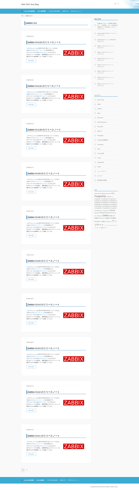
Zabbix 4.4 (103, 218)
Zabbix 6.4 (99, 221)
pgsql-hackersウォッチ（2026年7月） (107, 39)
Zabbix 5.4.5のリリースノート (35, 269)
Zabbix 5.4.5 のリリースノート (43, 261)
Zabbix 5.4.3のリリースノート (35, 356)
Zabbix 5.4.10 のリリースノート (44, 129)
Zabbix (99, 166)
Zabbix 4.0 (97, 218)
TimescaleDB (100, 153)
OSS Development (102, 122)
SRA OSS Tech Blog (30, 4)
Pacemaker (100, 126)
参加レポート (104, 227)
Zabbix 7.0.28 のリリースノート (105, 71)
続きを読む (31, 60)
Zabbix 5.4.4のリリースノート (35, 312)
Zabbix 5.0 (108, 218)
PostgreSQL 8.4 (113, 200)
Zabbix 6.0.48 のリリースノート (105, 58)
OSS (112, 193)
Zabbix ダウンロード (42, 52)
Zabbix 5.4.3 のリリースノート (43, 348)
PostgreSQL (100, 135)
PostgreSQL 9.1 (106, 202)
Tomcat (99, 158)
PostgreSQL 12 (99, 208)
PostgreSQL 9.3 (98, 204)
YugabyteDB (100, 162)
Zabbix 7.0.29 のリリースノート (105, 52)
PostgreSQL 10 (107, 206)
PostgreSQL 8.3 (105, 200)
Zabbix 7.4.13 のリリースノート (105, 46)
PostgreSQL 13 (106, 208)
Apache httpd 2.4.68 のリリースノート (107, 33)
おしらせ (99, 175)
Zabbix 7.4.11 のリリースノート (105, 83)
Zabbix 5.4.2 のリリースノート (43, 392)
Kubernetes (100, 117)
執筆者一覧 (65, 11)
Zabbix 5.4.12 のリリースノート (44, 42)
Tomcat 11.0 (99, 215)
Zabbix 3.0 (112, 215)
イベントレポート (101, 171)
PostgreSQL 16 (106, 210)
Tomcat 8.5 (97, 212)
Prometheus (100, 144)
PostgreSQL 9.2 (114, 202)
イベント (106, 225)
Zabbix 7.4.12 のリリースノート (105, 64)
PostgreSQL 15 (99, 210)
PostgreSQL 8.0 (105, 199)
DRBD (98, 104)
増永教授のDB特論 (102, 180)
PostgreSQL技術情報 (29, 11)
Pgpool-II (99, 131)
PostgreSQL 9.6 (100, 206)
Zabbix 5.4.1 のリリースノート (43, 436)
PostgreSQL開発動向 (102, 140)
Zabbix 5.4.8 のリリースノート (43, 217)
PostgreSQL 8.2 (97, 200)
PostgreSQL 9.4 (107, 204)
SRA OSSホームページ (76, 11)
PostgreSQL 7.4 (98, 199)
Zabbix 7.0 (104, 221)
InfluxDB (99, 108)
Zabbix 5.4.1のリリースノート (35, 443)
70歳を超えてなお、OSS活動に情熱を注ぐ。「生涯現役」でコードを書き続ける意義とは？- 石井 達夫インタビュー (107, 25)
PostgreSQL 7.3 (110, 196)
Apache (96, 193)
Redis (98, 149)
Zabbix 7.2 (110, 221)
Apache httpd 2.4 (107, 193)
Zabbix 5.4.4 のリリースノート (43, 304)
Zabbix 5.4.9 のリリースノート (43, 173)
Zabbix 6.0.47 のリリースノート (105, 77)
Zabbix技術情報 (41, 11)
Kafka (98, 113)
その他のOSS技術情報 (54, 11)
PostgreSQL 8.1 (112, 198)
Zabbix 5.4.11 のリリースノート (44, 86)
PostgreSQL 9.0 (98, 202)
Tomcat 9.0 (103, 213)
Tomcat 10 (109, 212)
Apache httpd (100, 99)
